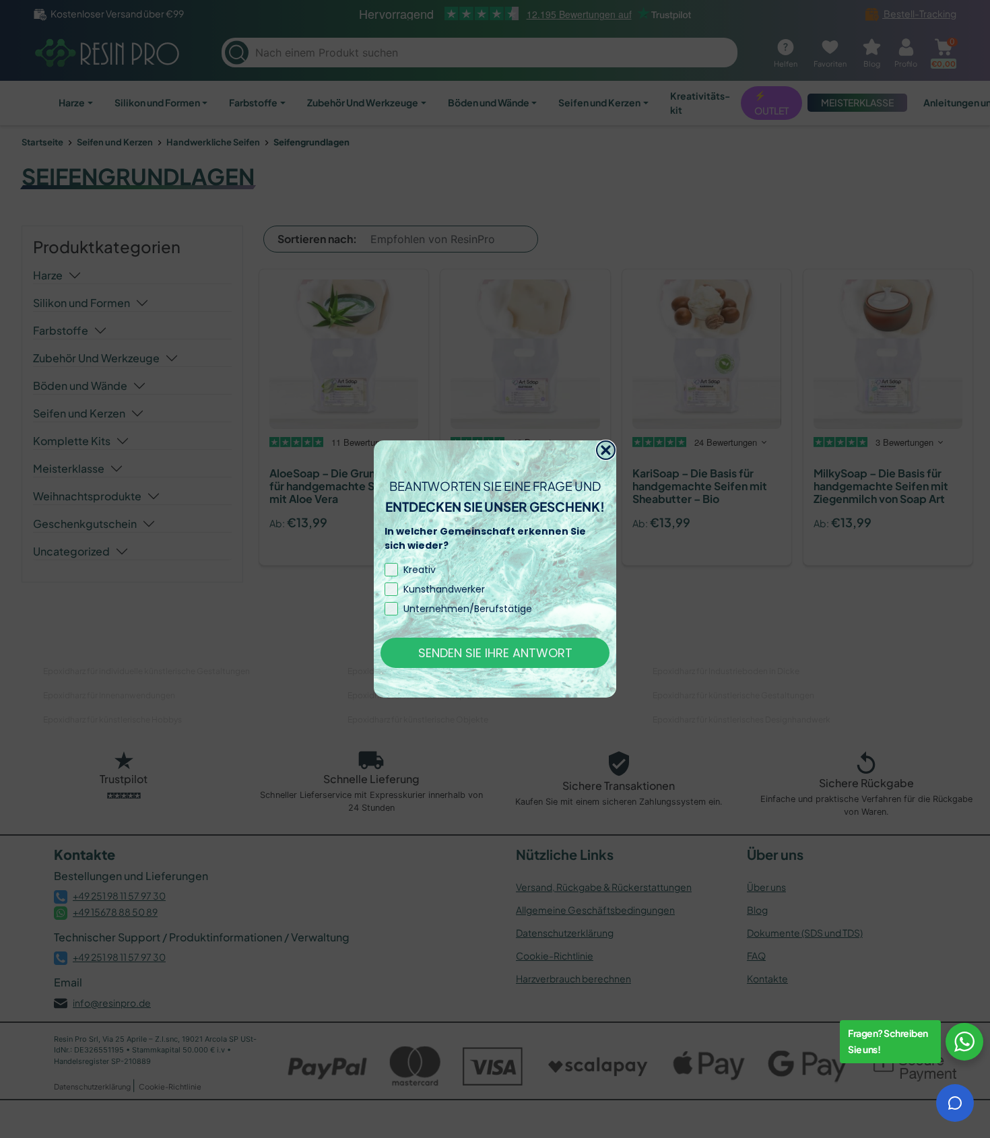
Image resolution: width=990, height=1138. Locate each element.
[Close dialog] (606, 450)
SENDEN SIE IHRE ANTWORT (495, 652)
